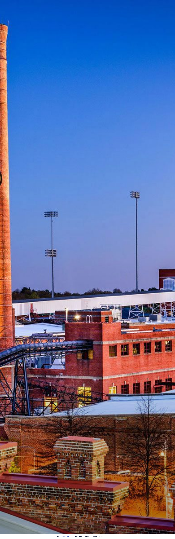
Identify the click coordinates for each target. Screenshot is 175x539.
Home (57, 536)
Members (87, 536)
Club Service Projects (77, 536)
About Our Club (65, 536)
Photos (100, 536)
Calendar (95, 536)
